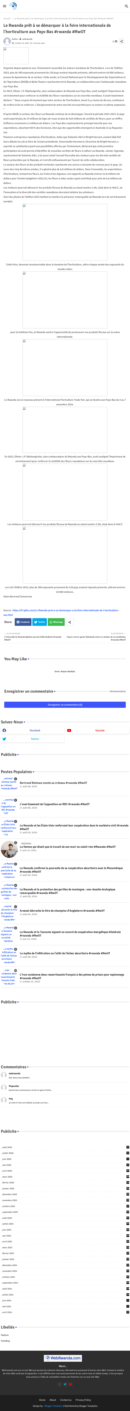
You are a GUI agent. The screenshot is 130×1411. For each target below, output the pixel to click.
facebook (35, 730)
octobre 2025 (65, 1206)
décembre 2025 (65, 1194)
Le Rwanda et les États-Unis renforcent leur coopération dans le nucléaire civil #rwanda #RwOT (74, 827)
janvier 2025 (65, 1259)
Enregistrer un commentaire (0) (65, 704)
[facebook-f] (60, 1384)
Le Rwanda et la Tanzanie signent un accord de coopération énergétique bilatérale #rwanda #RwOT (70, 933)
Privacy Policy (83, 1399)
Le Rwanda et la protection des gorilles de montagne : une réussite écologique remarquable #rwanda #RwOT (67, 891)
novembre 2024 (65, 1271)
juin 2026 (65, 1159)
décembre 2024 (65, 1265)
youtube (100, 730)
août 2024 (65, 1288)
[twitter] (65, 1384)
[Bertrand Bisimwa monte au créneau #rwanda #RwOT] (9, 785)
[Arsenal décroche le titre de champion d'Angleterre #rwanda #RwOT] (9, 913)
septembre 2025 (65, 1212)
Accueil (6, 18)
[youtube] (70, 1384)
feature (5, 1335)
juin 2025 (65, 1229)
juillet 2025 (65, 1224)
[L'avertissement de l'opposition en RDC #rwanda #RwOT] (9, 806)
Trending (5, 1340)
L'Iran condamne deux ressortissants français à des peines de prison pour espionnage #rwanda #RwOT (72, 976)
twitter (35, 739)
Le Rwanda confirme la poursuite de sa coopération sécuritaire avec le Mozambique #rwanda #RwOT (71, 869)
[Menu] (4, 6)
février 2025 (65, 1253)
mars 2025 (65, 1247)
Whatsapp (58, 622)
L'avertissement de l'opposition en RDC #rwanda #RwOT (55, 804)
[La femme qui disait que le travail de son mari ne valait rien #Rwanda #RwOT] (9, 849)
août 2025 (65, 1218)
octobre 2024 (65, 1277)
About (53, 1399)
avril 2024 (65, 1312)
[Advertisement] (65, 1031)
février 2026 (65, 1182)
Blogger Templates (54, 1406)
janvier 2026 (65, 1188)
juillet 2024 (65, 1294)
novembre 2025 (65, 1200)
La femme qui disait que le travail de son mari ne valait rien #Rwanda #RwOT (68, 847)
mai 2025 (65, 1235)
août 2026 (65, 1147)
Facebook (25, 622)
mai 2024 (65, 1306)
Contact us (66, 1399)
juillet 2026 (65, 1153)
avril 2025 (65, 1241)
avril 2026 (65, 1170)
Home (42, 1399)
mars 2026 (65, 1176)
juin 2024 (65, 1300)
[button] (126, 6)
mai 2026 (65, 1165)
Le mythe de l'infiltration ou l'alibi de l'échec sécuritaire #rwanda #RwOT (65, 953)
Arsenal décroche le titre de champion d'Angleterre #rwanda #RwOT (62, 910)
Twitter (41, 622)
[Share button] (70, 622)
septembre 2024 (65, 1282)
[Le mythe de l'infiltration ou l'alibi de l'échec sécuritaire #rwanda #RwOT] (9, 955)
